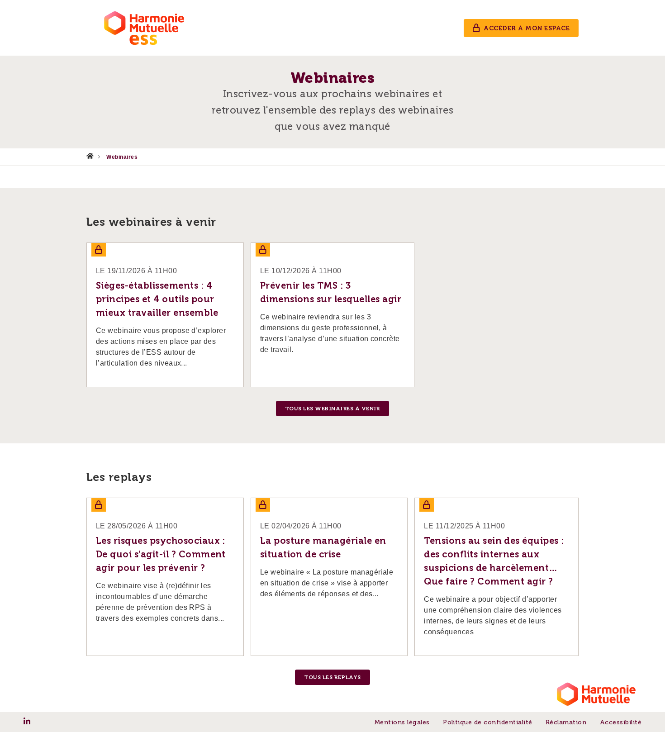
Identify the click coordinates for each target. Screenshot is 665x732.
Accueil (90, 156)
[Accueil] (145, 28)
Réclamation (566, 722)
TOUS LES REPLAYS (332, 677)
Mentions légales (402, 722)
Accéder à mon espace (527, 28)
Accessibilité (620, 722)
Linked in (27, 721)
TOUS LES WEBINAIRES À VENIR (332, 408)
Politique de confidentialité (487, 722)
